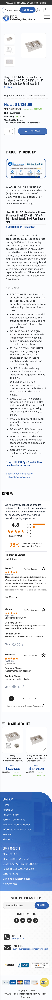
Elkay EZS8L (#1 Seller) (16, 859)
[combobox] (19, 10)
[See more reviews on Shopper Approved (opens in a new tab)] (22, 644)
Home (6, 804)
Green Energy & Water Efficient (21, 863)
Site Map (8, 839)
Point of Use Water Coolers (18, 868)
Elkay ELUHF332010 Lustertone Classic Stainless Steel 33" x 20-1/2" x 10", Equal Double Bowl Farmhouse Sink (37, 758)
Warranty (25, 477)
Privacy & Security (21, 2)
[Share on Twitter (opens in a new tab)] (18, 644)
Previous (5, 748)
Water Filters (10, 873)
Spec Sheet (12, 473)
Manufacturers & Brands (16, 824)
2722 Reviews (17, 536)
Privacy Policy (11, 814)
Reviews (43, 2)
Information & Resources (17, 829)
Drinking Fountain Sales (16, 878)
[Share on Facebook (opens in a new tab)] (14, 644)
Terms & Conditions (14, 819)
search (25, 10)
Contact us (34, 2)
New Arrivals (10, 883)
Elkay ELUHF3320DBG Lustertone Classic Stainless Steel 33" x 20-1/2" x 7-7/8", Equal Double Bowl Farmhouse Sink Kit (13, 758)
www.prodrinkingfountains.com (21, 994)
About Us (9, 2)
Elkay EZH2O (10, 854)
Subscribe (41, 905)
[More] (47, 16)
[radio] (37, 524)
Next (44, 748)
